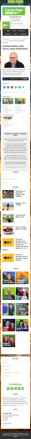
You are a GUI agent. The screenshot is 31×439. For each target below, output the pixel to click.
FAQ (3, 379)
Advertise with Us (6, 366)
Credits (25, 433)
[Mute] (22, 79)
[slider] (26, 78)
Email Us (4, 425)
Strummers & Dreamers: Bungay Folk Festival (20, 193)
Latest (3, 176)
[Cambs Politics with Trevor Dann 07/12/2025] (7, 101)
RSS (9, 83)
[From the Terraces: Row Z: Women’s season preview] (8, 258)
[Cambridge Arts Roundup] (8, 278)
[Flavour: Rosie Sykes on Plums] (8, 230)
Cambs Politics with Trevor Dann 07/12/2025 (7, 106)
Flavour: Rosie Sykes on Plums (21, 228)
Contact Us (5, 362)
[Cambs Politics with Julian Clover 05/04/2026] (20, 101)
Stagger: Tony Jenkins (21, 204)
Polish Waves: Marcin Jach (21, 216)
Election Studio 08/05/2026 (6, 121)
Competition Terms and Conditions (10, 372)
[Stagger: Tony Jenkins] (8, 206)
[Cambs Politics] (8, 309)
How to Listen (5, 376)
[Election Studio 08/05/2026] (7, 117)
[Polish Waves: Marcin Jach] (8, 218)
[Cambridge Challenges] (8, 293)
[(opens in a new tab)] (22, 278)
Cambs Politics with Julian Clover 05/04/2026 (19, 106)
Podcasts (4, 182)
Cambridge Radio (13, 11)
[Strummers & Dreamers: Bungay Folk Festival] (8, 194)
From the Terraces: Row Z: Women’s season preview (22, 257)
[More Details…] (20, 405)
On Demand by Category (8, 179)
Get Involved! (5, 369)
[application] (15, 78)
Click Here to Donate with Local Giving (15, 167)
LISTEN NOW (18, 23)
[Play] (4, 79)
